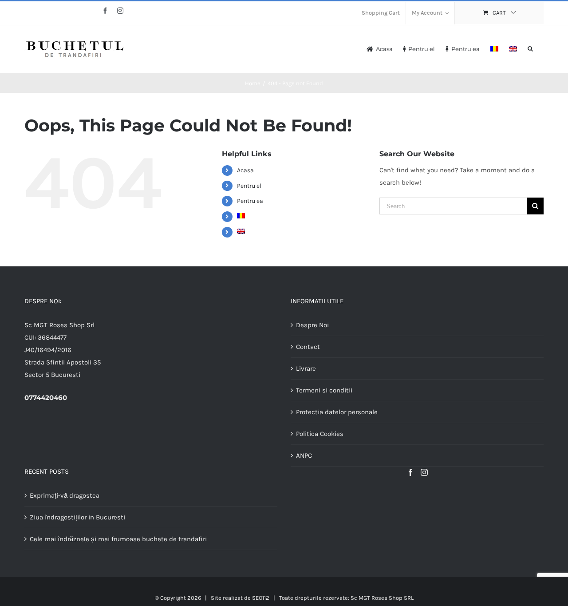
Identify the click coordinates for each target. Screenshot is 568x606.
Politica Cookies (319, 434)
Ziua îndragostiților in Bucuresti (77, 517)
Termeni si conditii (324, 390)
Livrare (306, 368)
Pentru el (249, 186)
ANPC (304, 455)
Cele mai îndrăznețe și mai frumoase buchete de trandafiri (118, 539)
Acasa (245, 170)
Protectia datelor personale (337, 412)
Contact (308, 347)
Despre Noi (312, 325)
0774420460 (45, 397)
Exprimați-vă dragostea (64, 495)
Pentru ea (250, 201)
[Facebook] (410, 472)
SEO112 (260, 597)
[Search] (530, 48)
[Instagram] (424, 472)
